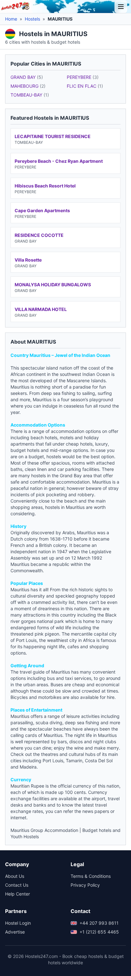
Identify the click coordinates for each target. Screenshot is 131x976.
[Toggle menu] (120, 6)
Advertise (15, 932)
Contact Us (16, 885)
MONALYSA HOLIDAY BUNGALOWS (53, 284)
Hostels (32, 19)
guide (39, 672)
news (87, 811)
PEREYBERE (83, 77)
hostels (38, 475)
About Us (14, 876)
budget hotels (24, 450)
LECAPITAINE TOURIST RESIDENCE (53, 136)
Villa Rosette (28, 260)
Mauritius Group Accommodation (44, 830)
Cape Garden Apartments (42, 210)
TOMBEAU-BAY (29, 95)
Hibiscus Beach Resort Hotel (45, 185)
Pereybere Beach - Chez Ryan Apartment (59, 161)
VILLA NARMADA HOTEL (41, 309)
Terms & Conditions (91, 876)
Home (11, 19)
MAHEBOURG (27, 86)
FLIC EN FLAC (85, 86)
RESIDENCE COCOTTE (39, 235)
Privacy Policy (85, 885)
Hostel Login (18, 923)
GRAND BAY (26, 77)
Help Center (17, 894)
